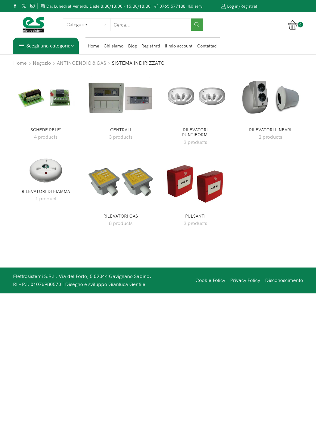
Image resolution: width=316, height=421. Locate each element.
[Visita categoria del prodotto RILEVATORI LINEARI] (270, 96)
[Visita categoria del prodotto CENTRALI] (121, 96)
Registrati (150, 46)
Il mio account (179, 46)
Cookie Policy (210, 280)
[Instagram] (32, 6)
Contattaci (207, 46)
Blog (132, 46)
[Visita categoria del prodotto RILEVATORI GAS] (121, 182)
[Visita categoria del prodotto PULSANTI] (195, 182)
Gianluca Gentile (126, 284)
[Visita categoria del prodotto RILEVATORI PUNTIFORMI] (195, 96)
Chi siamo (113, 46)
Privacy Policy (245, 280)
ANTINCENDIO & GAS (81, 63)
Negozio (42, 63)
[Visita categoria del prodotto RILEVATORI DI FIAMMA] (46, 170)
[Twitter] (24, 6)
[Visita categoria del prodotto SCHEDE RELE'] (46, 96)
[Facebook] (15, 6)
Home (93, 46)
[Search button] (197, 24)
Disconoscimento (284, 280)
